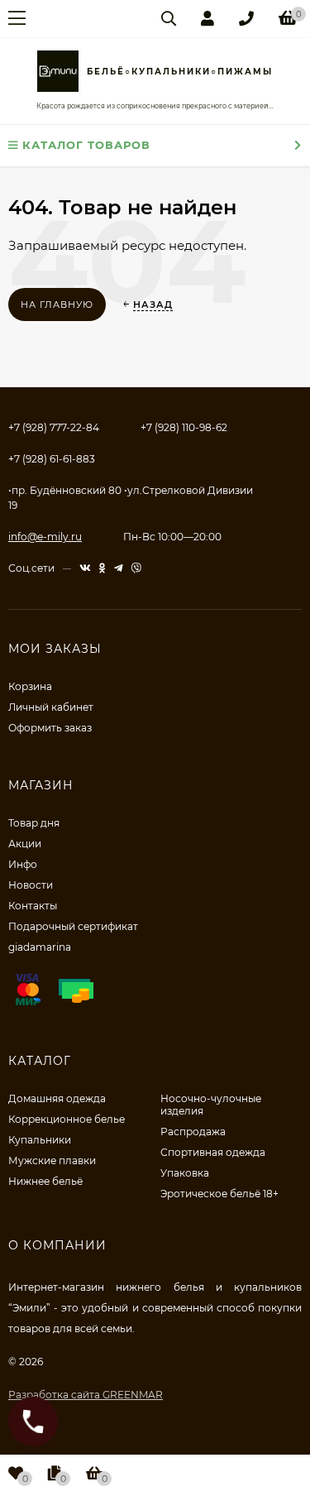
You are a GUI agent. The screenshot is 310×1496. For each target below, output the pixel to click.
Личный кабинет (50, 707)
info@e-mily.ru (45, 536)
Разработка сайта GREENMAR (85, 1394)
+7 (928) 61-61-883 (51, 459)
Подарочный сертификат (73, 926)
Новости (30, 885)
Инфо (22, 864)
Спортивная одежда (212, 1152)
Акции (24, 843)
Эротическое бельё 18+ (219, 1193)
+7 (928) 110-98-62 (184, 427)
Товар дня (34, 823)
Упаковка (184, 1173)
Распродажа (193, 1131)
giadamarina (39, 947)
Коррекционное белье (66, 1119)
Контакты (32, 905)
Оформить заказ (50, 728)
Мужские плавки (52, 1160)
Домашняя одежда (57, 1098)
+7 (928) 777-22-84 (53, 427)
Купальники (39, 1140)
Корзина (30, 686)
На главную (57, 304)
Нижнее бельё (45, 1181)
